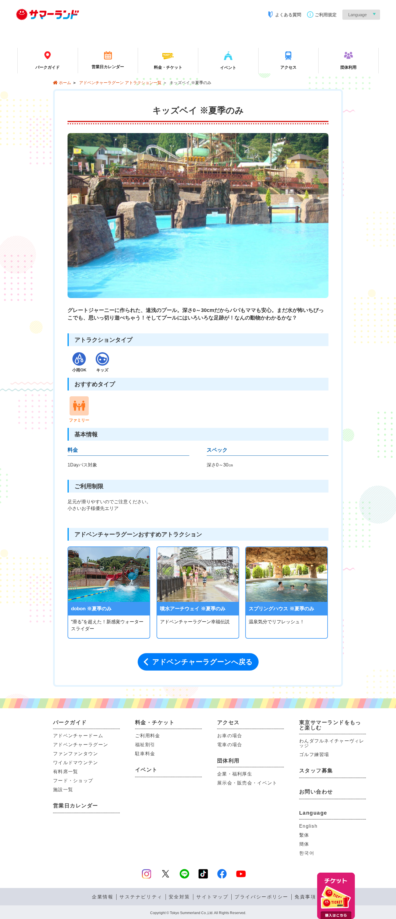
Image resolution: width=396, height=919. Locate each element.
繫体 (304, 835)
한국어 (306, 853)
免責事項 (305, 897)
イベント (146, 770)
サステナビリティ (140, 897)
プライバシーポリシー (261, 897)
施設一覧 (63, 789)
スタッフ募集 (316, 770)
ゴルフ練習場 (314, 754)
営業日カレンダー (75, 806)
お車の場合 (229, 735)
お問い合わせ (316, 792)
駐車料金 (145, 753)
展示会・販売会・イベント (247, 782)
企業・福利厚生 (234, 773)
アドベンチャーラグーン (80, 744)
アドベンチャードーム (78, 735)
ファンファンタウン (75, 753)
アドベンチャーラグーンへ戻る (202, 662)
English (308, 826)
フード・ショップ (73, 780)
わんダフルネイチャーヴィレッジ (331, 743)
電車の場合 (229, 744)
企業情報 (102, 897)
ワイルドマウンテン (75, 762)
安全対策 (179, 897)
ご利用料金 (147, 735)
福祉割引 (145, 744)
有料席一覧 (65, 771)
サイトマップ (212, 897)
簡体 (304, 844)
